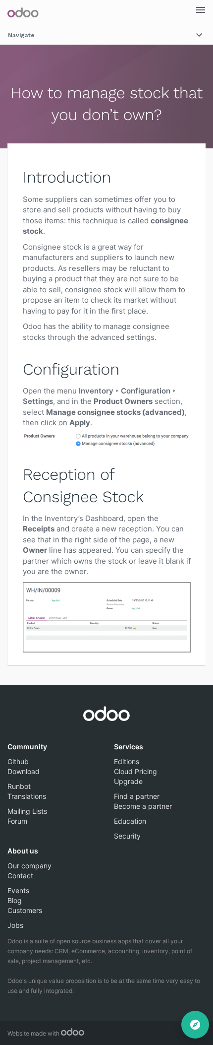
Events (18, 890)
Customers (24, 910)
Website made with (34, 1033)
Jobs (15, 925)
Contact (20, 875)
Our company (29, 865)
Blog (14, 900)
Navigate (21, 35)
